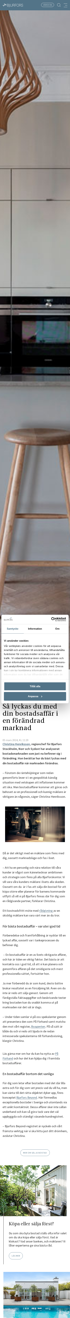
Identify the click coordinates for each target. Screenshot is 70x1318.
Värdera (47, 4)
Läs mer (16, 1255)
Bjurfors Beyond (26, 1097)
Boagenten (38, 1026)
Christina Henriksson (16, 744)
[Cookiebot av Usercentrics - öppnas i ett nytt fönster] (51, 619)
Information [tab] (35, 628)
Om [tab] (57, 628)
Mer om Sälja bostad (35, 1152)
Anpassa (33, 696)
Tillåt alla (35, 686)
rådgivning (46, 911)
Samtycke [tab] (13, 628)
